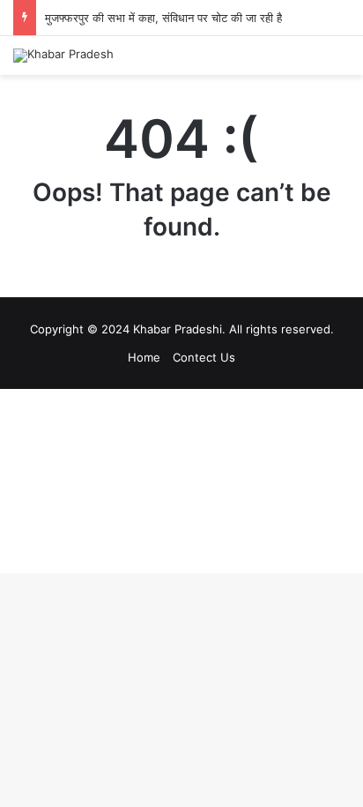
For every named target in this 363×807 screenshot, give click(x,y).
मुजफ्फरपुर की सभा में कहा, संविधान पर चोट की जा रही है (163, 18)
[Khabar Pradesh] (63, 56)
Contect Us (204, 357)
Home (144, 357)
